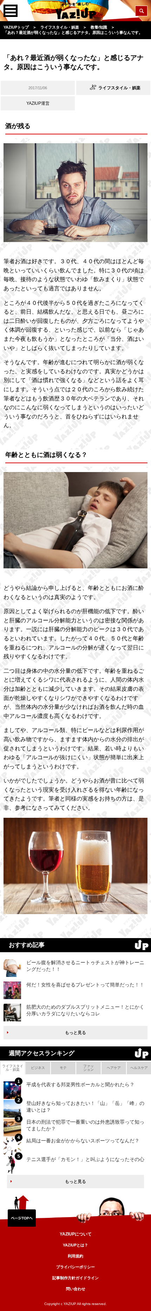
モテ (63, 1068)
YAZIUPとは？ (75, 1245)
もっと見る (75, 1032)
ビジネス (38, 1068)
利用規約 (75, 1256)
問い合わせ (75, 1289)
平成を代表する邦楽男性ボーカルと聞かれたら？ (80, 1084)
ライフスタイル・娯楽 (12, 1067)
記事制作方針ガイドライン (75, 1278)
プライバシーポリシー (75, 1267)
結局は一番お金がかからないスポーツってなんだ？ (82, 1140)
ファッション (88, 1067)
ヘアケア (114, 1068)
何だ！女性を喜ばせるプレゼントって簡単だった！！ (85, 984)
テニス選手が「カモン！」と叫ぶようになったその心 (85, 1159)
